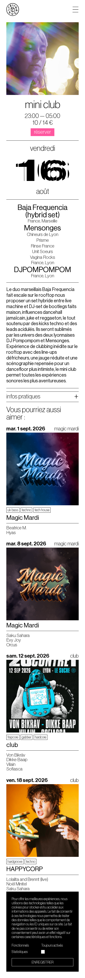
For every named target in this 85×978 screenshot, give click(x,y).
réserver (42, 132)
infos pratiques (23, 396)
